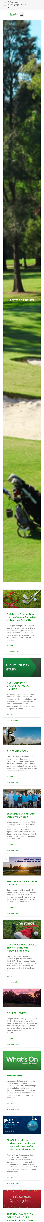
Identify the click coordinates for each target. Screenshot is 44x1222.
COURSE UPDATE (16, 1013)
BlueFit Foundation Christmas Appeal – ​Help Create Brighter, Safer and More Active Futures (22, 1145)
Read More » (11, 645)
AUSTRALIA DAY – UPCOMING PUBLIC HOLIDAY (18, 686)
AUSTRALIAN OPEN (17, 751)
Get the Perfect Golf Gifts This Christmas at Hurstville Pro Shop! (22, 947)
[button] (22, 14)
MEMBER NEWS (15, 1075)
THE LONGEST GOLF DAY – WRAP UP (22, 883)
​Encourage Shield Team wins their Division (21, 815)
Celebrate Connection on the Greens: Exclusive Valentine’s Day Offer (21, 617)
